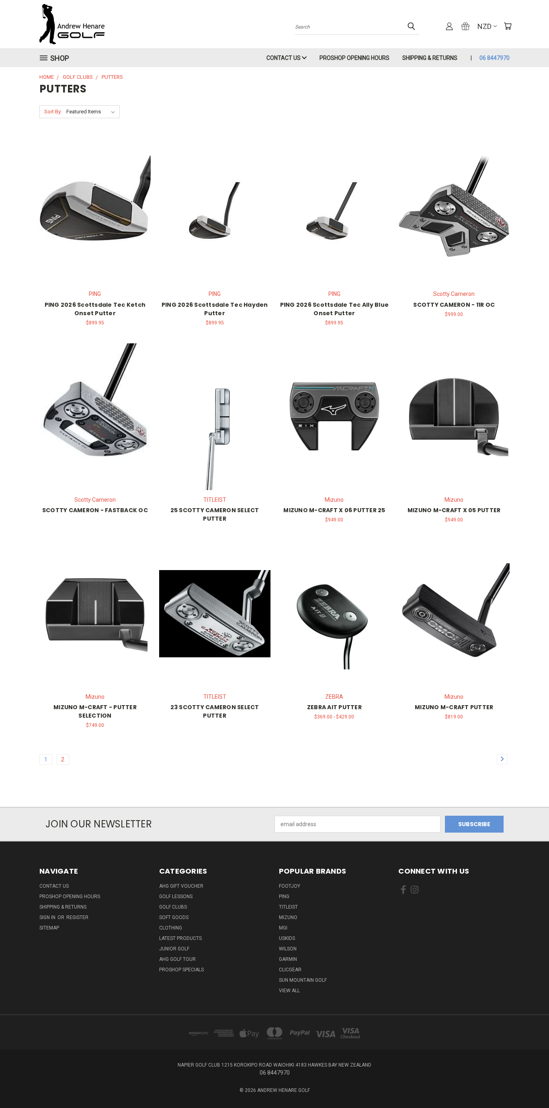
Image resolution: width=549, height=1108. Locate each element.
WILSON (288, 949)
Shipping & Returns (429, 58)
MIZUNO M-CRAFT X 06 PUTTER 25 (334, 510)
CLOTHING (170, 928)
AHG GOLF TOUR (177, 959)
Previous (528, 1083)
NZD (484, 26)
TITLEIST (288, 907)
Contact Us (284, 58)
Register (77, 917)
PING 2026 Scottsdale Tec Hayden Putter (215, 309)
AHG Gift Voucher (181, 886)
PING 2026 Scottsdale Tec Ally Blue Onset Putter (334, 309)
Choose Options (95, 225)
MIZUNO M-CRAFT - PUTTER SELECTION (95, 711)
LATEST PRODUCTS (180, 938)
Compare (92, 210)
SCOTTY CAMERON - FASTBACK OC (95, 510)
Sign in (48, 917)
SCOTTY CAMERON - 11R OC (454, 305)
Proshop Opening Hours (354, 58)
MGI (283, 928)
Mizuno (288, 917)
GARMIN (288, 959)
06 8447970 (494, 58)
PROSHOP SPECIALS (181, 970)
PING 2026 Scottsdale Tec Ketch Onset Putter (95, 309)
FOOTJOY (289, 886)
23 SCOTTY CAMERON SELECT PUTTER (214, 711)
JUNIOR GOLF (174, 949)
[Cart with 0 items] (508, 26)
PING (284, 896)
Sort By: (53, 112)
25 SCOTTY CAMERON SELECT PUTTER (214, 514)
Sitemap (49, 928)
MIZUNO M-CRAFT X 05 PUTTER (454, 510)
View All (289, 990)
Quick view (95, 194)
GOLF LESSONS (176, 896)
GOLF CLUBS (173, 907)
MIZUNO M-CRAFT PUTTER (454, 707)
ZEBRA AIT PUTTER (334, 707)
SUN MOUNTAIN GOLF (303, 980)
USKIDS (287, 938)
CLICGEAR (290, 970)
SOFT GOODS (173, 917)
